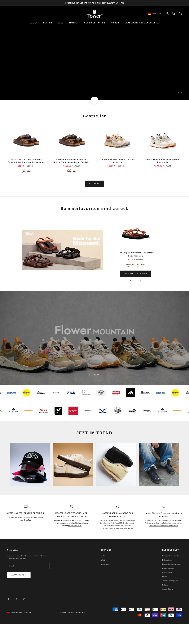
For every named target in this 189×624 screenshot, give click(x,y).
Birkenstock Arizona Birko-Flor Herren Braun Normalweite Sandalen (71, 160)
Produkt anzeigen (135, 274)
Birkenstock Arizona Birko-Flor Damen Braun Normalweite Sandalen (26, 160)
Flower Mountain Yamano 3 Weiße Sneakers (117, 160)
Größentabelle (167, 572)
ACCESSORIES (29, 479)
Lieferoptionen (167, 560)
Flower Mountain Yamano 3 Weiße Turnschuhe (162, 160)
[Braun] (24, 171)
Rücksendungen (168, 568)
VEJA (73, 479)
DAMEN (33, 23)
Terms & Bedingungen (170, 581)
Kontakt (103, 556)
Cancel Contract (168, 589)
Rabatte (165, 585)
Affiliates (103, 560)
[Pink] (138, 264)
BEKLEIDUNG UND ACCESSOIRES (142, 23)
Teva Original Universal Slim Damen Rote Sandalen (135, 254)
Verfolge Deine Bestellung (171, 556)
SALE (60, 23)
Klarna (164, 577)
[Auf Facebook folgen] (8, 598)
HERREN (47, 23)
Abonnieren (18, 575)
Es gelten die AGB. (75, 525)
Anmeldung (105, 564)
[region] (94, 53)
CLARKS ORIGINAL (116, 479)
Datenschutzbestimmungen (172, 564)
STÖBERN (94, 184)
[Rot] (128, 264)
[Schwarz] (29, 171)
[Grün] (133, 264)
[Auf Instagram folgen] (16, 598)
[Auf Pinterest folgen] (23, 598)
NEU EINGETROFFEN (94, 23)
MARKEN (73, 23)
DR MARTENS (159, 479)
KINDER (115, 23)
